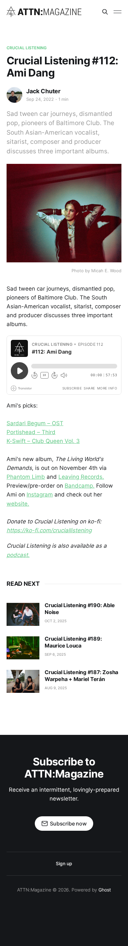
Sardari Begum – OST (35, 423)
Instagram (40, 494)
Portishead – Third (31, 432)
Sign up (64, 863)
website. (18, 503)
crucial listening (27, 47)
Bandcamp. (80, 485)
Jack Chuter (43, 91)
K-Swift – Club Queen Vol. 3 (43, 441)
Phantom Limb (26, 476)
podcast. (18, 555)
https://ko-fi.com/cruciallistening (49, 530)
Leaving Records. (81, 476)
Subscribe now (68, 823)
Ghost (104, 889)
